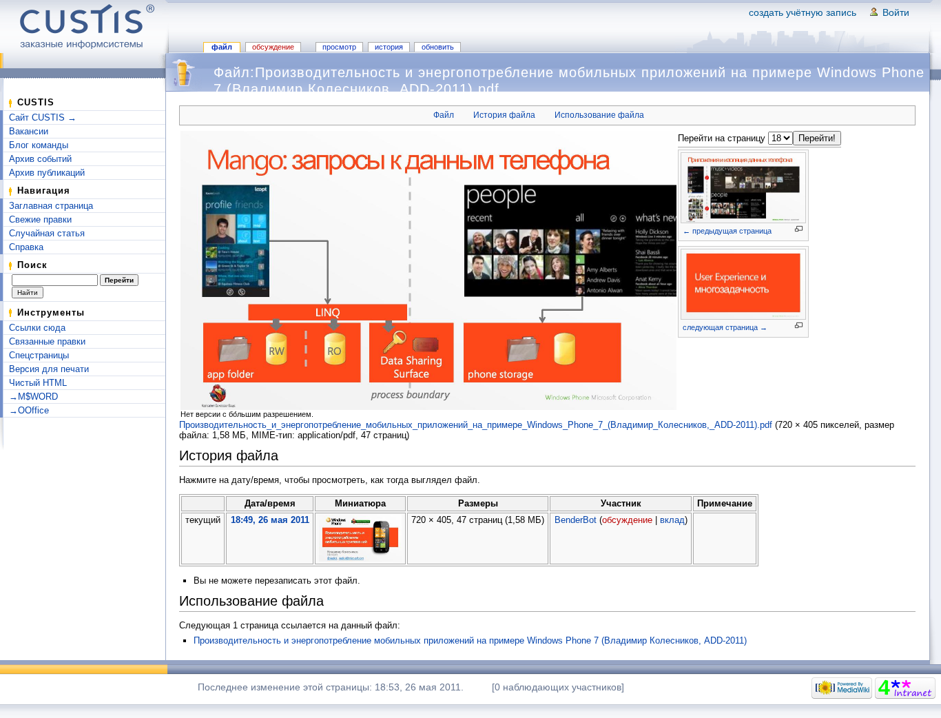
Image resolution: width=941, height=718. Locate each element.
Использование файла (599, 115)
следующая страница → (725, 327)
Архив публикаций (47, 172)
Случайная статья (47, 233)
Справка (26, 247)
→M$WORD (33, 396)
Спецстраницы (39, 355)
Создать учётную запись (802, 12)
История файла (504, 115)
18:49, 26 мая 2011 (270, 520)
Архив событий (40, 159)
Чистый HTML (38, 383)
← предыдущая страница (727, 231)
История (389, 47)
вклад (672, 520)
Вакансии (28, 131)
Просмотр (339, 47)
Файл (221, 47)
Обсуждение (273, 47)
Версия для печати (49, 369)
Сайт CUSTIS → (42, 117)
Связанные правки (47, 341)
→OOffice (29, 410)
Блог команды (38, 145)
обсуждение (627, 520)
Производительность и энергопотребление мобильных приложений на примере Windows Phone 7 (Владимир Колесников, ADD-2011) (470, 640)
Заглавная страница (51, 206)
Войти (895, 12)
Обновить (438, 47)
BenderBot (576, 520)
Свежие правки (40, 219)
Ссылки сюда (37, 327)
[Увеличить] (799, 229)
